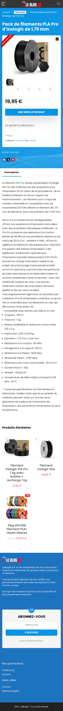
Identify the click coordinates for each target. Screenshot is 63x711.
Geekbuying (8, 670)
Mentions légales (10, 690)
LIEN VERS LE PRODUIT (31, 112)
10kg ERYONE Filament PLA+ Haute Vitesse (16, 529)
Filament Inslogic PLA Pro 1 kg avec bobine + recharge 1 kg (17, 472)
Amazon (6, 674)
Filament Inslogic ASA (46, 467)
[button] (57, 39)
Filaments (20, 12)
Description (11, 172)
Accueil (6, 12)
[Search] (58, 4)
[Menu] (3, 4)
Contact (6, 686)
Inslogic (8, 135)
